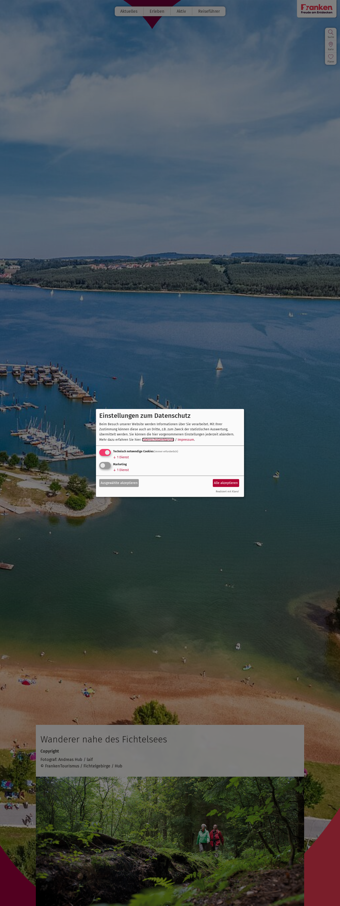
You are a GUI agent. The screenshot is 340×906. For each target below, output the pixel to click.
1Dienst (121, 457)
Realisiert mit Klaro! (227, 491)
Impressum (186, 440)
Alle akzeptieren (226, 483)
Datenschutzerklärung (158, 440)
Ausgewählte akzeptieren (119, 483)
